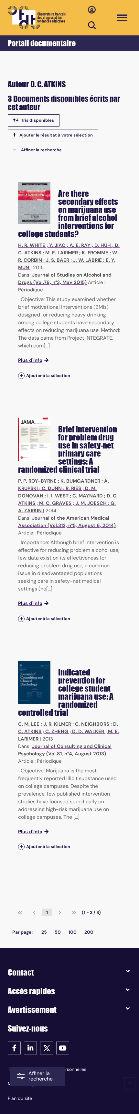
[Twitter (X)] (46, 1047)
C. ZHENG (56, 731)
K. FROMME (95, 253)
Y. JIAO (57, 245)
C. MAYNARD (87, 496)
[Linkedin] (30, 1047)
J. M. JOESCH (91, 503)
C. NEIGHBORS (92, 724)
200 (88, 932)
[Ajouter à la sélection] (21, 375)
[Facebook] (14, 1047)
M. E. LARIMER (61, 253)
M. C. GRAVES (55, 503)
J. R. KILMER (57, 724)
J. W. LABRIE (87, 260)
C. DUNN (52, 488)
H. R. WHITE (31, 245)
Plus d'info (30, 360)
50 (58, 932)
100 (73, 932)
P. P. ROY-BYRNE (37, 481)
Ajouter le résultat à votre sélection (56, 135)
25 (44, 932)
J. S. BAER (57, 260)
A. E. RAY (80, 245)
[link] (20, 912)
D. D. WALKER (88, 731)
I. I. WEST (58, 496)
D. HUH (102, 245)
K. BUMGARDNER (80, 481)
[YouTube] (62, 1047)
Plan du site (20, 1098)
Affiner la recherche (41, 150)
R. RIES (73, 488)
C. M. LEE (28, 724)
